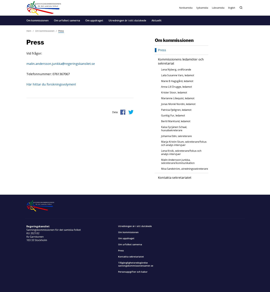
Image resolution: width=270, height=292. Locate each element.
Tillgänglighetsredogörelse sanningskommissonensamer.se (135, 264)
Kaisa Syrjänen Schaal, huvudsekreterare (174, 128)
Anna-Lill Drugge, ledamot (176, 86)
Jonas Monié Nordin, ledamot (178, 104)
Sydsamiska (202, 7)
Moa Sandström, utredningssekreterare (184, 168)
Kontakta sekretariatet (174, 178)
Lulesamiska (218, 7)
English (231, 7)
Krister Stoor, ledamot (174, 92)
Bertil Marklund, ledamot (175, 121)
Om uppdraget (94, 20)
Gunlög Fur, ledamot (173, 115)
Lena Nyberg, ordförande (176, 69)
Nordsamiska (185, 7)
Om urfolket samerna (67, 20)
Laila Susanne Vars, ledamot (177, 75)
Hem (28, 30)
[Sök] (241, 7)
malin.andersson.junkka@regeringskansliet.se (60, 64)
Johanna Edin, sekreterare (176, 136)
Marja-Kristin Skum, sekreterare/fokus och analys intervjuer (184, 143)
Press (61, 30)
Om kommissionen (37, 20)
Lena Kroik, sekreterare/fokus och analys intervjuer (181, 152)
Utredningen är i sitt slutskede (127, 20)
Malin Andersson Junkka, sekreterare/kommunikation (178, 161)
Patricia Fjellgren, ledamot (176, 110)
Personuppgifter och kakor (133, 271)
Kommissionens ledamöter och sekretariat (181, 61)
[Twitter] (122, 112)
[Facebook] (130, 112)
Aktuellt (157, 20)
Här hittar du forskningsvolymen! (51, 84)
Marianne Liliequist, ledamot (177, 98)
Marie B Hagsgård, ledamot (177, 81)
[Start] (44, 8)
